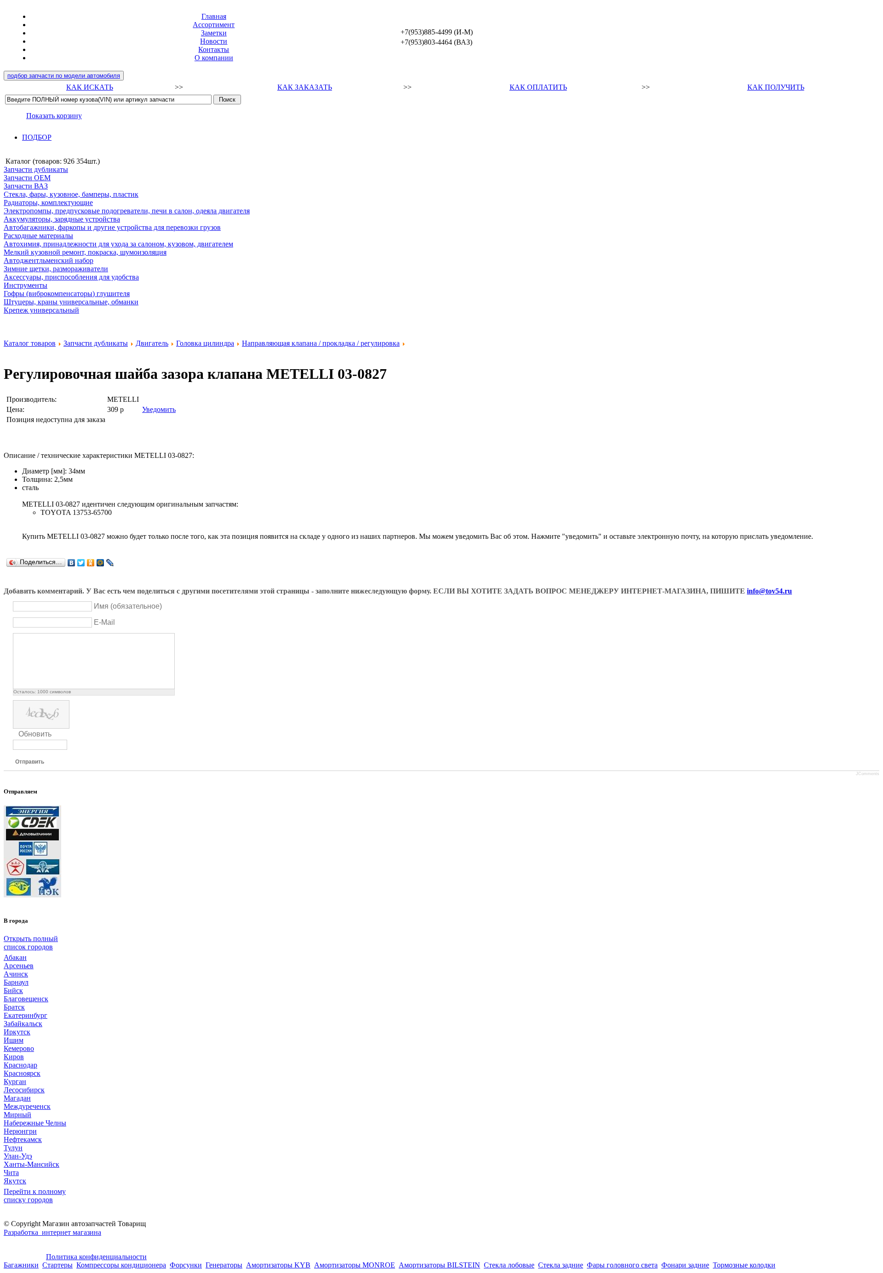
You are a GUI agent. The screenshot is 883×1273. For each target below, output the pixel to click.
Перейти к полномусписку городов (35, 1195)
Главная (213, 16)
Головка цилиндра (205, 343)
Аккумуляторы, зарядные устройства (62, 219)
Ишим (13, 1040)
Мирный (17, 1115)
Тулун (13, 1148)
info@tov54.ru (769, 591)
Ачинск (16, 974)
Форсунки (186, 1265)
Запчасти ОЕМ (27, 178)
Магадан (17, 1098)
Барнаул (16, 982)
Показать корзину (54, 116)
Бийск (13, 990)
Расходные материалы (38, 236)
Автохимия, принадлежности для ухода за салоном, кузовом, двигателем (118, 244)
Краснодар (20, 1065)
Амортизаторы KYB (278, 1265)
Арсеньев (19, 966)
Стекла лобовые (509, 1265)
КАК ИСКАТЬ (89, 87)
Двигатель (152, 343)
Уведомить (159, 409)
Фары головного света (622, 1265)
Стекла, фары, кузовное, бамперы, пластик (71, 194)
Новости (213, 41)
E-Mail (104, 622)
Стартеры (57, 1265)
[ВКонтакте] (71, 563)
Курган (15, 1081)
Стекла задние (560, 1265)
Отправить (29, 762)
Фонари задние (685, 1265)
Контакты (213, 49)
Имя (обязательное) (128, 606)
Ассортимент (214, 25)
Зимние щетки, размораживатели (56, 269)
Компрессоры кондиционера (121, 1265)
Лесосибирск (24, 1090)
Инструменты (25, 285)
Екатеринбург (25, 1015)
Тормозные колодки (744, 1265)
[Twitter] (81, 563)
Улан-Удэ (18, 1156)
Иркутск (17, 1032)
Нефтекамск (23, 1139)
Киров (14, 1057)
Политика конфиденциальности (96, 1257)
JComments (867, 773)
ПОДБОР (37, 137)
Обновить (35, 734)
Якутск (15, 1181)
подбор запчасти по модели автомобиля (63, 75)
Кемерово (19, 1048)
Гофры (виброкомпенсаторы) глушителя (67, 293)
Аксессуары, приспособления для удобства (71, 277)
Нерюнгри (20, 1131)
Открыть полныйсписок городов (31, 943)
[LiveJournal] (110, 563)
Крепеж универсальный (41, 310)
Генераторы (224, 1265)
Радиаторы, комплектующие (48, 202)
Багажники (21, 1265)
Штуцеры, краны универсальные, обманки (71, 302)
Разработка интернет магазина (52, 1232)
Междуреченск (27, 1106)
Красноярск (22, 1073)
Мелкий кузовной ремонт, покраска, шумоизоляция (85, 252)
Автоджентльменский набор (48, 260)
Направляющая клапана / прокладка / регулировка (321, 343)
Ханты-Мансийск (31, 1164)
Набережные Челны (35, 1123)
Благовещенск (26, 999)
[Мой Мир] (100, 563)
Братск (14, 1007)
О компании (214, 58)
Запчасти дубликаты (36, 169)
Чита (11, 1172)
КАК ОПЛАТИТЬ (538, 87)
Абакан (15, 957)
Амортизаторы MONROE (354, 1265)
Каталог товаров (30, 343)
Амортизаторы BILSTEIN (439, 1265)
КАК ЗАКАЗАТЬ (304, 87)
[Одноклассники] (91, 563)
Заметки (214, 33)
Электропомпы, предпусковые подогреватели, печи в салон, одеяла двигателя (127, 211)
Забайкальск (23, 1024)
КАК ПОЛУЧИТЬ (775, 87)
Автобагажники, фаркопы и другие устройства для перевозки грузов (112, 227)
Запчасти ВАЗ (26, 186)
